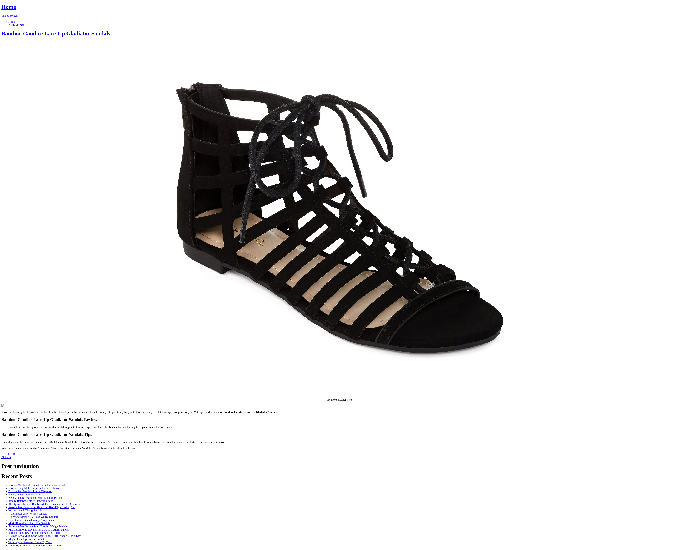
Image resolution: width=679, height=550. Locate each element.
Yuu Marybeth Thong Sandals (25, 510)
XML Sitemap (16, 24)
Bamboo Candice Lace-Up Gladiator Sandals (55, 33)
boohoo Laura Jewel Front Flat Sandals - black (34, 532)
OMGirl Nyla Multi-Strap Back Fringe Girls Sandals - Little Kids (44, 535)
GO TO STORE (10, 454)
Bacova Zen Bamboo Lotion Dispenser (30, 491)
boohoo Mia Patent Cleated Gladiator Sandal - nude (37, 484)
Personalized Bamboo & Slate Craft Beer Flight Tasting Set (41, 507)
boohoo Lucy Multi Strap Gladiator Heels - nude (35, 488)
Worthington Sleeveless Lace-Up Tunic (30, 542)
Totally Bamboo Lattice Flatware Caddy (30, 500)
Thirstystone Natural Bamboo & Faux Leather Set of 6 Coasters (44, 504)
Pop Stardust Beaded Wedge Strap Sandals (32, 520)
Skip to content (9, 15)
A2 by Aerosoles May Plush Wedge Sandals (33, 516)
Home (8, 7)
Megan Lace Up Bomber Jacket (26, 539)
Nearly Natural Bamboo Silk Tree (27, 494)
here (349, 399)
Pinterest (6, 457)
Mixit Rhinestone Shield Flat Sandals (29, 523)
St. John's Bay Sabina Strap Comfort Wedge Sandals (37, 526)
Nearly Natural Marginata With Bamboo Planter (35, 497)
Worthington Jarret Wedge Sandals (27, 513)
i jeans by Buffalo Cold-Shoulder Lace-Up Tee (34, 545)
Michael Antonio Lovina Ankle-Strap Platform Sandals (39, 529)
